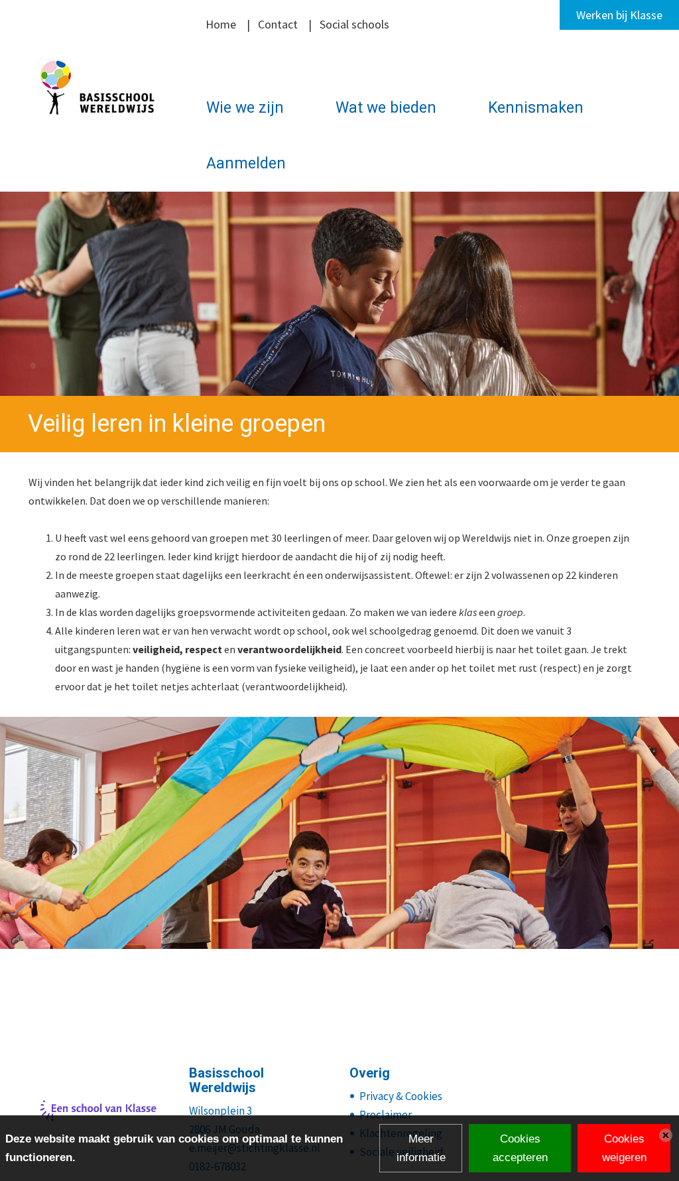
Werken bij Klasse (619, 15)
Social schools (354, 24)
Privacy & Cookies (400, 1096)
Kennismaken (536, 108)
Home (221, 24)
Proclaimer (385, 1114)
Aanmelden (246, 163)
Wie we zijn (245, 108)
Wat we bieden (386, 108)
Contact (278, 24)
